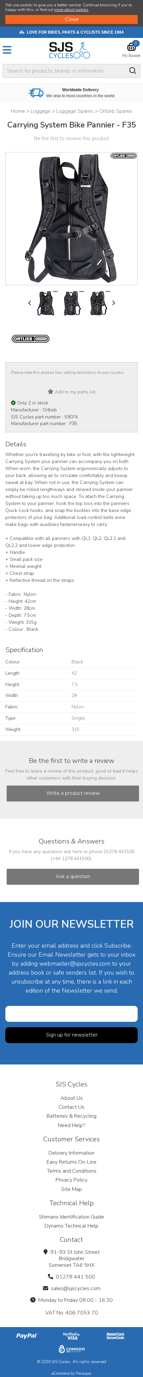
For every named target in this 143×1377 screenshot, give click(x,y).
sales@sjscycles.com (75, 1288)
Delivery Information (71, 1153)
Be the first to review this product (71, 138)
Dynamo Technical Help (71, 1226)
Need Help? (71, 1125)
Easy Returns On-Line (71, 1162)
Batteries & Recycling (71, 1116)
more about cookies (71, 9)
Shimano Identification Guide (71, 1217)
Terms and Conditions (71, 1171)
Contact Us (71, 1107)
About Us (72, 1098)
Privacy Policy (71, 1180)
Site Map (71, 1189)
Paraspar (83, 1373)
